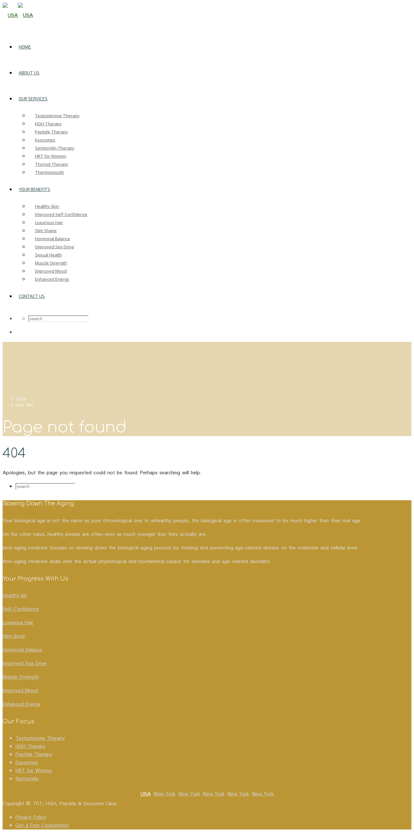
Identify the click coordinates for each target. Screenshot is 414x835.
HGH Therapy (48, 124)
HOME (25, 47)
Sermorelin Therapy (54, 148)
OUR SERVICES (33, 98)
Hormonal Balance (52, 239)
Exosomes (45, 140)
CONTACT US (32, 296)
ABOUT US (29, 72)
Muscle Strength (51, 263)
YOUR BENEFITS (34, 189)
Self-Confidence (21, 609)
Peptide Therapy (51, 132)
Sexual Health (48, 255)
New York (164, 794)
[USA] (18, 15)
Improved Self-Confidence (61, 214)
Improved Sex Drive (54, 247)
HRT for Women (50, 156)
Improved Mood (51, 271)
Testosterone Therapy (57, 115)
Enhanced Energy (52, 279)
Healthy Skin (47, 206)
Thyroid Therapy (51, 164)
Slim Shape (46, 230)
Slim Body (14, 636)
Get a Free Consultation (42, 825)
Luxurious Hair (49, 222)
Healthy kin (15, 596)
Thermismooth (49, 172)
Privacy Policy (31, 817)
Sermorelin (27, 779)
